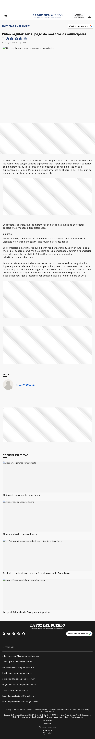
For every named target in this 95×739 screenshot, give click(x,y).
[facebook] (11, 38)
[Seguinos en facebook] (23, 634)
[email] (20, 38)
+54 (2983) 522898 (47, 712)
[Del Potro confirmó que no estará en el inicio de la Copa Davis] (47, 555)
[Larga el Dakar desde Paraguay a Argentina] (47, 594)
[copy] (25, 38)
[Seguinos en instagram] (18, 634)
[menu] (5, 16)
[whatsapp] (7, 38)
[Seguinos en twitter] (13, 634)
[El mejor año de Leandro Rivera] (47, 516)
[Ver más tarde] (3, 39)
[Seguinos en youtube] (8, 634)
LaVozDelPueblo (25, 385)
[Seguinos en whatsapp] (3, 634)
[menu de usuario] (89, 16)
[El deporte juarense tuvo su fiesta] (47, 477)
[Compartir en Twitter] (16, 38)
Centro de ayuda (47, 721)
